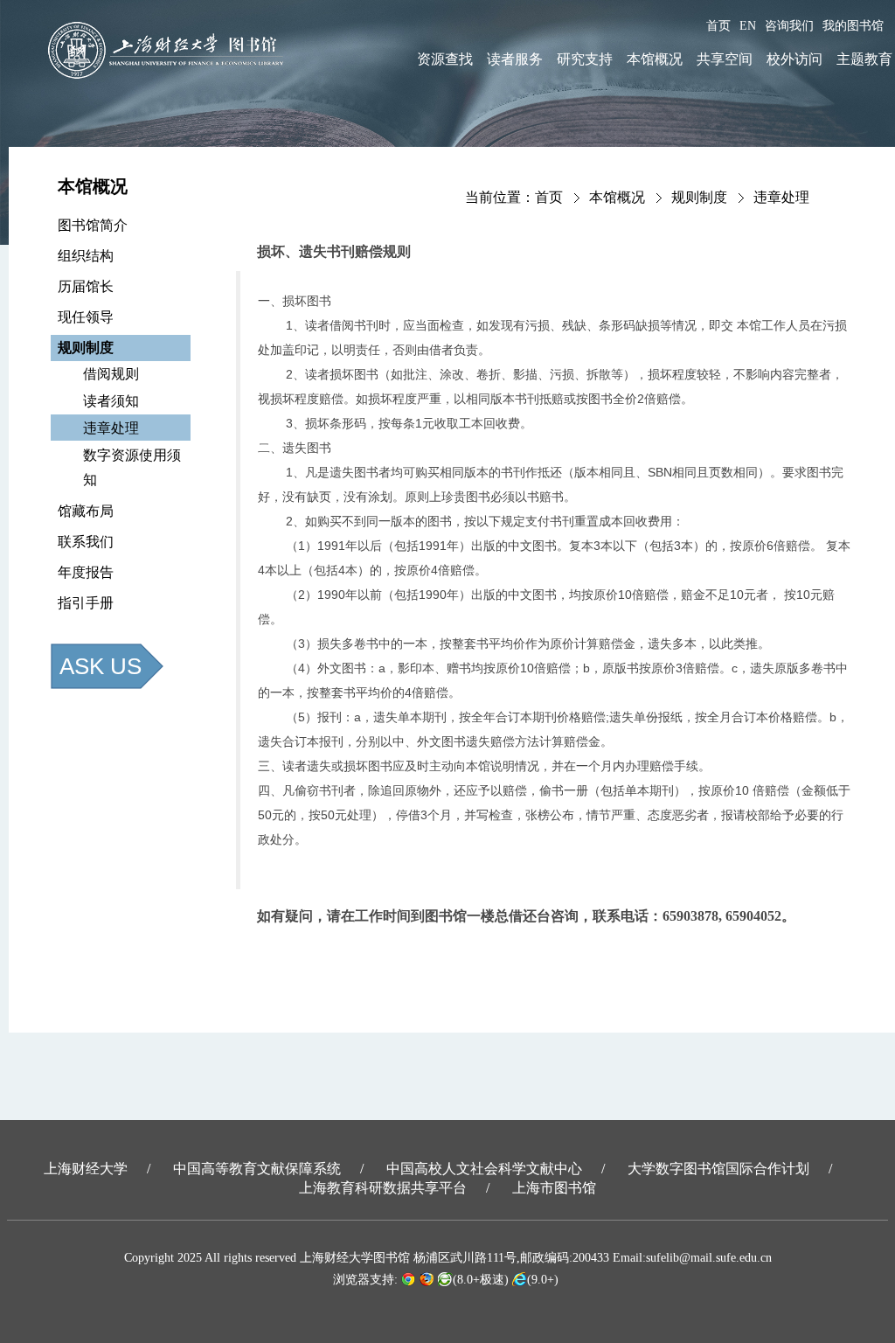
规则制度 (699, 197)
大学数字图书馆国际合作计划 (718, 1168)
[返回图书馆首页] (171, 50)
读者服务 (515, 59)
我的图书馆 (853, 25)
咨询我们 (789, 25)
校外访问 (794, 59)
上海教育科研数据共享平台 (383, 1187)
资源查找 (445, 59)
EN (747, 25)
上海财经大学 (86, 1168)
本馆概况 (655, 59)
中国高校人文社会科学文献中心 (484, 1168)
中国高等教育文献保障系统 (257, 1168)
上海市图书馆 (554, 1187)
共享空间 (725, 59)
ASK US (100, 666)
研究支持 (585, 59)
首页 (718, 25)
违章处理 (781, 197)
